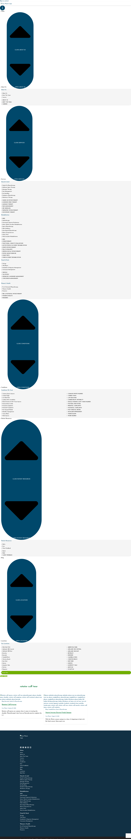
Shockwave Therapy (7, 197)
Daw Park (4, 661)
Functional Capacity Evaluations (10, 222)
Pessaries (4, 291)
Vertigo (4, 263)
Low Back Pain (6, 397)
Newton (4, 667)
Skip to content (4, 1)
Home (21, 752)
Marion (4, 663)
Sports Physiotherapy (7, 226)
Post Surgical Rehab (7, 409)
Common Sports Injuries (8, 393)
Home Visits (5, 234)
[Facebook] (23, 747)
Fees (3, 546)
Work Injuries (5, 415)
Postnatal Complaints (7, 407)
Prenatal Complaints (7, 405)
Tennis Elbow (5, 413)
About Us (4, 93)
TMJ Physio (5, 265)
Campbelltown (6, 657)
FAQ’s (3, 544)
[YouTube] (30, 747)
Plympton (4, 669)
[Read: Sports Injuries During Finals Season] (65, 707)
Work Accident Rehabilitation (10, 236)
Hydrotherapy (6, 220)
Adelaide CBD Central (8, 649)
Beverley (4, 653)
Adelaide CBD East (7, 651)
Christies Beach (6, 659)
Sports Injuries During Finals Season (58, 712)
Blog (3, 701)
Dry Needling (5, 193)
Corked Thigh (5, 395)
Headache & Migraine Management (11, 267)
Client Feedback (6, 548)
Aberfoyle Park (6, 647)
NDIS (3, 218)
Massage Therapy (7, 189)
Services (22, 760)
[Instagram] (25, 747)
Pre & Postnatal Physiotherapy (10, 287)
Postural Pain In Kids (7, 403)
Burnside (4, 655)
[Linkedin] (21, 747)
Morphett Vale (6, 665)
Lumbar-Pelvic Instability (8, 399)
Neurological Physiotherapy (9, 230)
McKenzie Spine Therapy (8, 187)
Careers (4, 97)
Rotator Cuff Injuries (9, 704)
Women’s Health (6, 289)
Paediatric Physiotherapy (8, 195)
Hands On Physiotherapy (8, 185)
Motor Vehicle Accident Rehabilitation (12, 224)
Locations (22, 771)
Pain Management (7, 191)
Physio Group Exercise (8, 232)
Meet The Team (6, 95)
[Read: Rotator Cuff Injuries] (22, 699)
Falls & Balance (6, 228)
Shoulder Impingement (8, 411)
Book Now (22, 773)
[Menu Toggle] (2, 8)
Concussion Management (8, 269)
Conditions (22, 761)
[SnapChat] (28, 747)
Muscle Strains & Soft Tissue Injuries (11, 401)
